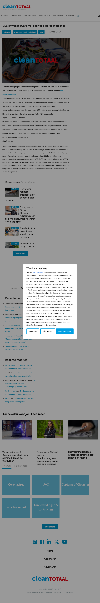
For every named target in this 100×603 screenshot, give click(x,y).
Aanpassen (33, 331)
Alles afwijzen (48, 331)
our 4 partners (38, 272)
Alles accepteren (64, 331)
